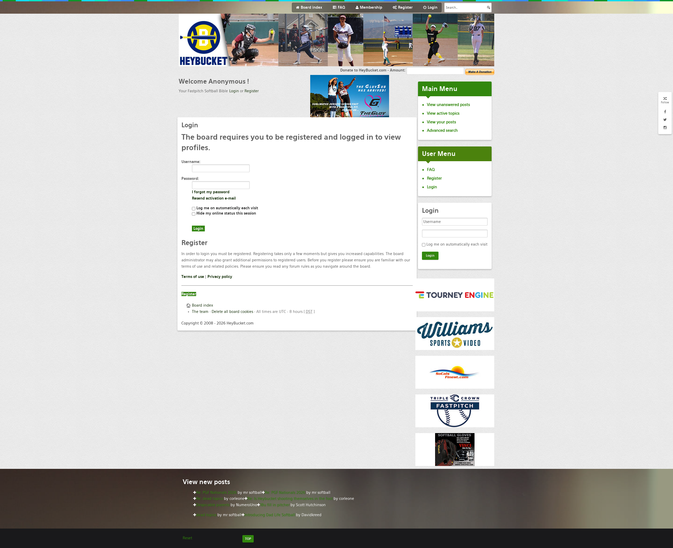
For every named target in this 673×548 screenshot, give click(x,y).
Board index (202, 305)
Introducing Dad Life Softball (269, 515)
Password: (190, 178)
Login (234, 91)
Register (251, 91)
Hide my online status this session (225, 213)
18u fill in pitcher (274, 505)
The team (200, 311)
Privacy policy (219, 277)
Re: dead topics (209, 498)
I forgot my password (211, 192)
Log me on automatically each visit (226, 208)
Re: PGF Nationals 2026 (216, 492)
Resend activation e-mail (214, 198)
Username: (190, 162)
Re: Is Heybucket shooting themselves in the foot (290, 498)
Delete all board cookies (232, 311)
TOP (248, 539)
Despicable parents (213, 505)
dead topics (206, 515)
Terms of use (192, 277)
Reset (187, 538)
